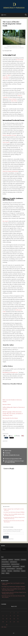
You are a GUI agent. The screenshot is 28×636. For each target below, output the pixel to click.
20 (3, 621)
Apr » (5, 627)
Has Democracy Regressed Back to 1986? (13, 458)
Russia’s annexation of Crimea (9, 135)
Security (17, 455)
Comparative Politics (6, 564)
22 (10, 621)
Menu (4, 15)
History (3, 568)
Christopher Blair (12, 455)
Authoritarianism (13, 561)
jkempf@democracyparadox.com (10, 372)
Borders (6, 455)
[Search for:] (14, 549)
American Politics (5, 561)
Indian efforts (14, 101)
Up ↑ (14, 633)
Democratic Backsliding (6, 566)
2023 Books (23, 559)
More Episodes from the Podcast (10, 418)
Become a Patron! (7, 404)
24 (17, 621)
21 (6, 621)
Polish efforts (6, 77)
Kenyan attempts (12, 99)
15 (10, 618)
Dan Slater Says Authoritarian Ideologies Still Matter (14, 512)
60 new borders (20, 59)
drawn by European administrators (10, 171)
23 (14, 621)
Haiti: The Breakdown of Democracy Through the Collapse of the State (14, 461)
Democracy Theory (15, 564)
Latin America (19, 568)
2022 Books (17, 559)
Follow (6, 537)
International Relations (10, 568)
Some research (6, 142)
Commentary (7, 452)
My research (5, 221)
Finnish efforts (6, 78)
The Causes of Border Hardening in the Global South (12, 24)
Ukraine (7, 573)
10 (17, 615)
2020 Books (4, 559)
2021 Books (10, 559)
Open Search (25, 15)
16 (14, 618)
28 (6, 624)
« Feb (2, 627)
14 (6, 618)
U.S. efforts (8, 75)
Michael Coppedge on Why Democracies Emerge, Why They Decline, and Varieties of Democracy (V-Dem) (13, 413)
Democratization (16, 566)
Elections (22, 566)
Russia (3, 573)
